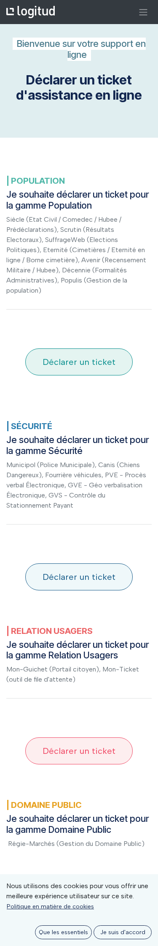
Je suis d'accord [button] (122, 932)
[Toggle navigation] (143, 12)
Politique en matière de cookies (50, 906)
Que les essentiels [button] (63, 932)
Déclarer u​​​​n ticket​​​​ (79, 362)
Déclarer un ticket (79, 577)
